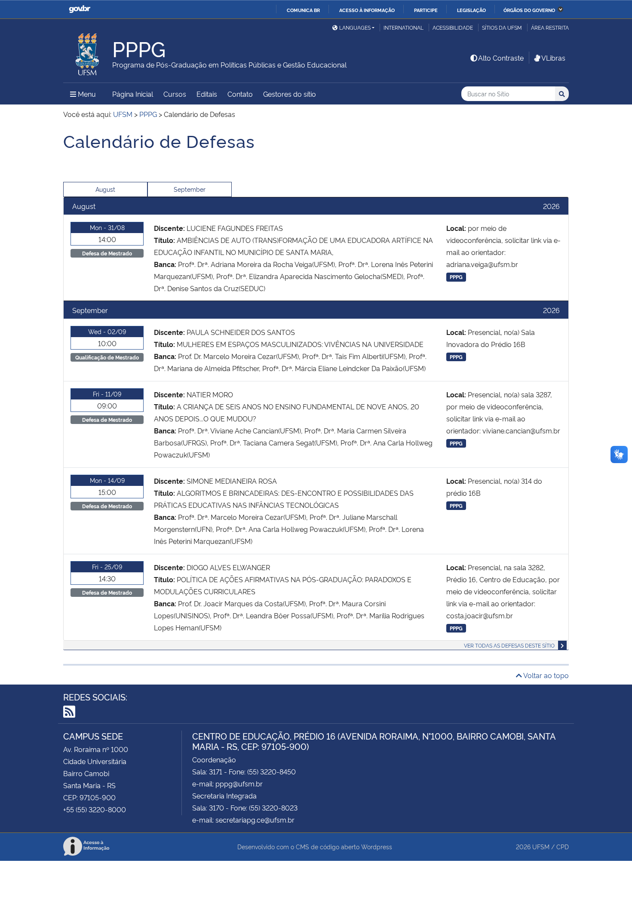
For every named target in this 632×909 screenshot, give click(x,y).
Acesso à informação (367, 9)
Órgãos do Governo (529, 9)
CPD (562, 846)
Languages (355, 27)
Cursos (174, 93)
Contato (240, 93)
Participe (426, 9)
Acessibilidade (453, 27)
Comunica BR (303, 9)
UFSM (540, 846)
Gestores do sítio (289, 93)
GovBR (79, 9)
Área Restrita (550, 27)
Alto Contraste (501, 57)
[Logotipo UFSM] (87, 52)
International (403, 27)
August (105, 189)
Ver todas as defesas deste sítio (509, 645)
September (190, 189)
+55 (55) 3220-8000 (94, 809)
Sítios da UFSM (502, 27)
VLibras (553, 57)
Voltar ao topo (545, 675)
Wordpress (376, 846)
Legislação (471, 9)
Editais (206, 93)
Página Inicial (132, 93)
